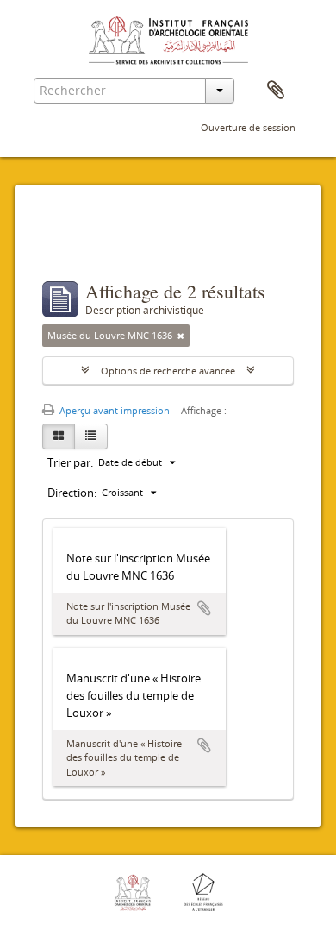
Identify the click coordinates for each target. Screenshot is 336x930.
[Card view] (58, 436)
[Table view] (91, 436)
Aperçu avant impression (113, 410)
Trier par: (70, 462)
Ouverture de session (248, 127)
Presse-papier (275, 90)
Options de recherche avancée (168, 370)
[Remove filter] (180, 335)
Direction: (71, 492)
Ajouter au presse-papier (204, 608)
